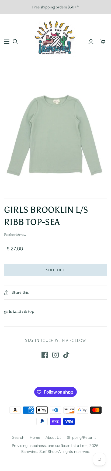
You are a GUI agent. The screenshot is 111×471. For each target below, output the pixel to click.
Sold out (55, 269)
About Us (53, 437)
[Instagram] (55, 355)
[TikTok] (66, 355)
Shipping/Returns (81, 437)
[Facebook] (44, 355)
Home (35, 437)
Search (18, 437)
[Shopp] (6, 41)
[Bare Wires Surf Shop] (55, 37)
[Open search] (15, 41)
